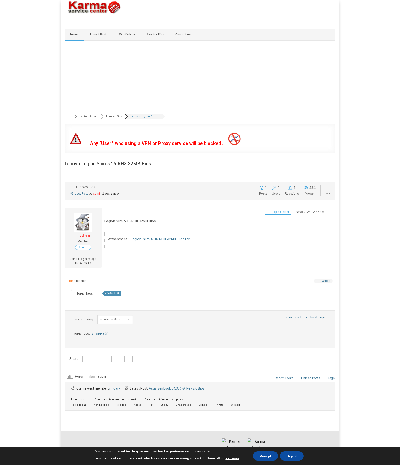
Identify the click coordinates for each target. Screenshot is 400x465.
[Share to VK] (61, 247)
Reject (292, 456)
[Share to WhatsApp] (61, 234)
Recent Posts (99, 34)
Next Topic (319, 317)
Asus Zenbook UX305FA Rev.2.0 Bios (177, 388)
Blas (72, 281)
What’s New (127, 34)
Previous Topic (296, 317)
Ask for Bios (155, 34)
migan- (114, 388)
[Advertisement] (200, 75)
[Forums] (69, 116)
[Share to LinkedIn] (61, 240)
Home (74, 34)
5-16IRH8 (113, 293)
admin (97, 193)
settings (232, 458)
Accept (265, 456)
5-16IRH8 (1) (100, 333)
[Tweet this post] (61, 227)
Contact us (183, 34)
